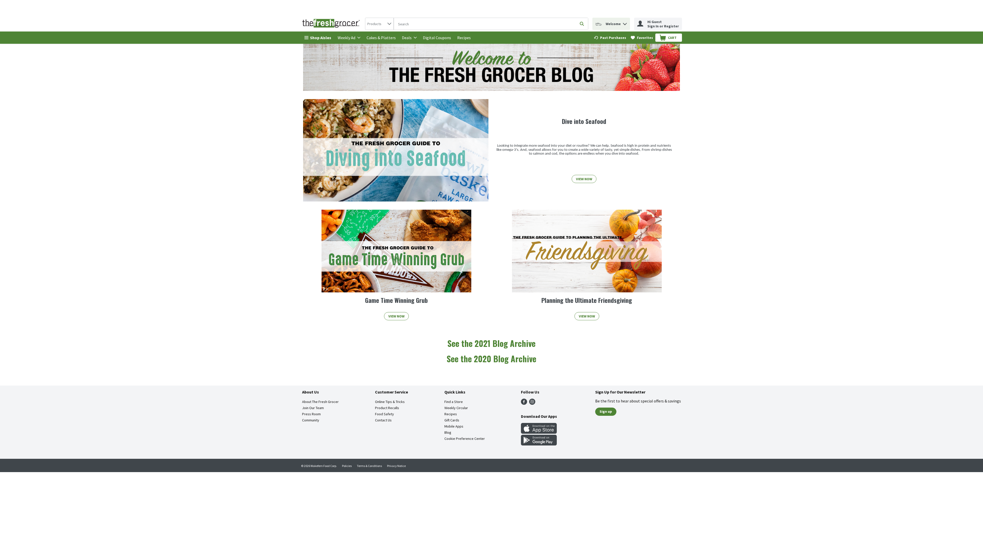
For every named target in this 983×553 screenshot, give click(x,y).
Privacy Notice (396, 466)
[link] (610, 37)
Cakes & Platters (381, 37)
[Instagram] (532, 403)
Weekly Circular (456, 408)
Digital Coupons (437, 37)
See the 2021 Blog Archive (491, 343)
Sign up (606, 411)
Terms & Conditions (369, 466)
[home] (332, 24)
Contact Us (383, 420)
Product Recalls (387, 408)
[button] (625, 22)
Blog (447, 432)
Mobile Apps (453, 426)
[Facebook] (524, 403)
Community (310, 420)
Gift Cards (451, 420)
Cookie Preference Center (464, 438)
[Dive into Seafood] (395, 150)
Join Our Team (313, 408)
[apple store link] (539, 432)
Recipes (464, 37)
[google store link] (539, 443)
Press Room (311, 414)
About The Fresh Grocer (320, 401)
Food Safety (384, 414)
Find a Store (453, 401)
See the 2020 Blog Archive (491, 359)
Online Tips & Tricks (390, 401)
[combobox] (379, 24)
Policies (347, 466)
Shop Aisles (320, 37)
